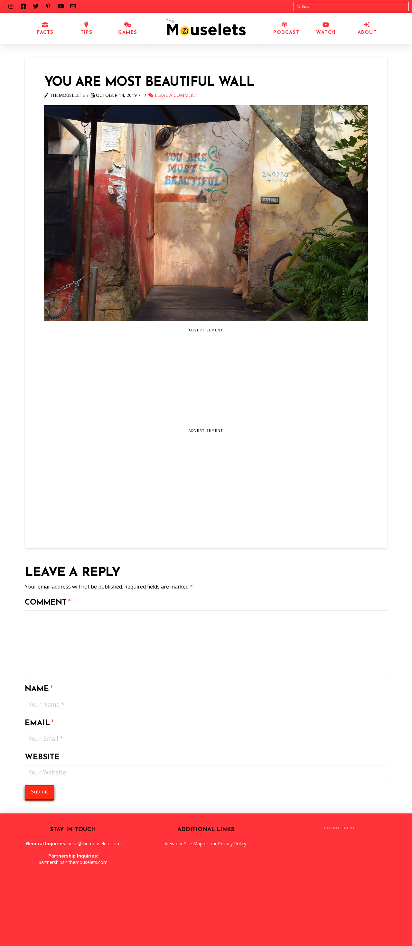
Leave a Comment (175, 95)
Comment (48, 603)
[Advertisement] (172, 381)
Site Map (193, 843)
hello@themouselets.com (94, 843)
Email (39, 723)
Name (39, 689)
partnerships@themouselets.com (73, 862)
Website (42, 757)
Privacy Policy (232, 843)
